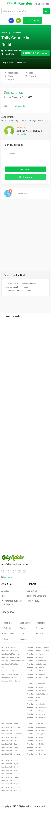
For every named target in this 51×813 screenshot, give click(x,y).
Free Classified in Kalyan (10, 740)
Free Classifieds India (9, 647)
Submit (27, 169)
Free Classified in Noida (35, 744)
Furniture (40, 628)
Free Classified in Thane (10, 777)
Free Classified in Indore (9, 724)
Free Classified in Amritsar (36, 661)
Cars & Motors (26, 622)
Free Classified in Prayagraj (36, 754)
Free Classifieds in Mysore (36, 734)
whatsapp (26, 177)
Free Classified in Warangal (11, 790)
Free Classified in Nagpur (36, 737)
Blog (3, 595)
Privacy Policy (33, 600)
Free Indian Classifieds (9, 677)
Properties (40, 622)
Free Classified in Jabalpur (10, 727)
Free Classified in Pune (35, 751)
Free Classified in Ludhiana (36, 724)
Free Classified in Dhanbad (36, 690)
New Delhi (9, 54)
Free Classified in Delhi (35, 687)
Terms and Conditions (36, 595)
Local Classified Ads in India (11, 671)
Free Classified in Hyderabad (37, 717)
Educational (16, 33)
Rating (32, 73)
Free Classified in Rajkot (9, 764)
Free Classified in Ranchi (10, 767)
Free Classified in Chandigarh (37, 674)
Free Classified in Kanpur (10, 744)
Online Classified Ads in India (11, 674)
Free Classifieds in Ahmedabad (38, 647)
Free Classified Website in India (12, 657)
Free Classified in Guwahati (37, 707)
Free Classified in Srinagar (10, 774)
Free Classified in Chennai (36, 684)
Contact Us (32, 591)
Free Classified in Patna (35, 747)
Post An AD (33, 20)
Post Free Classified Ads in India (12, 661)
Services (4, 33)
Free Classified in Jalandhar (11, 734)
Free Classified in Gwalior (36, 714)
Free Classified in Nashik (35, 740)
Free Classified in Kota (9, 751)
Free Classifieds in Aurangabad (38, 650)
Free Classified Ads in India (11, 654)
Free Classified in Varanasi (10, 780)
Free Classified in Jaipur (9, 730)
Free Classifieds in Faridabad (37, 694)
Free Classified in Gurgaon (36, 711)
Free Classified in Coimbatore (37, 677)
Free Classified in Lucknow (10, 754)
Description (13, 73)
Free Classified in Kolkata (10, 747)
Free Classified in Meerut (35, 730)
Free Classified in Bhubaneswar (38, 671)
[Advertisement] (25, 433)
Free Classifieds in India (9, 650)
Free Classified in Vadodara (11, 787)
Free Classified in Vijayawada (12, 784)
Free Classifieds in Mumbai (36, 727)
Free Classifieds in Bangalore (37, 664)
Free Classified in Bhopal (35, 667)
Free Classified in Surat (9, 770)
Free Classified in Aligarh (35, 657)
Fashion (39, 633)
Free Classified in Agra (35, 654)
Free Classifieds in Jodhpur (11, 737)
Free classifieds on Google (10, 681)
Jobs (22, 633)
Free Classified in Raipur (9, 760)
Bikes (22, 628)
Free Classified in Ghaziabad (37, 704)
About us (5, 591)
